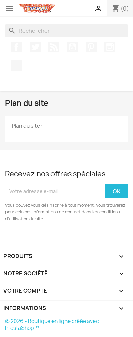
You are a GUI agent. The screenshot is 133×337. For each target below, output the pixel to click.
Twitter (35, 47)
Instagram (109, 47)
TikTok (16, 65)
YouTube (72, 47)
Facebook (16, 47)
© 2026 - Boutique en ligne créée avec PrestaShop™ (52, 325)
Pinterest (91, 47)
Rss (53, 47)
